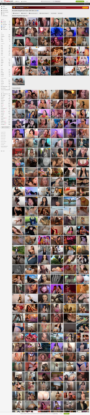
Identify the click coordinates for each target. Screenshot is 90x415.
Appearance (16, 13)
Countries (24, 13)
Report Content (3, 135)
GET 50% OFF (85, 7)
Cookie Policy (55, 413)
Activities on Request (44, 13)
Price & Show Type (33, 13)
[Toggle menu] (1, 1)
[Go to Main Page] (8, 1)
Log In (87, 1)
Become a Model (3, 141)
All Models (2, 144)
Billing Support (3, 133)
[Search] (53, 1)
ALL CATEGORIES (6, 127)
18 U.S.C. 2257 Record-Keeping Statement (4, 146)
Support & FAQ (3, 132)
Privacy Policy (3, 138)
